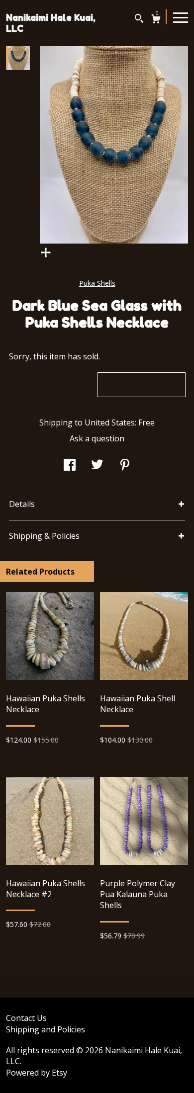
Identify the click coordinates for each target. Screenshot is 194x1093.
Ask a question (97, 438)
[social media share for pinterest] (125, 465)
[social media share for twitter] (97, 465)
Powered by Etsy (36, 1072)
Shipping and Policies (45, 1029)
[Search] (139, 19)
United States (110, 422)
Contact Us (26, 1017)
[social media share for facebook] (70, 465)
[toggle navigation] (180, 16)
